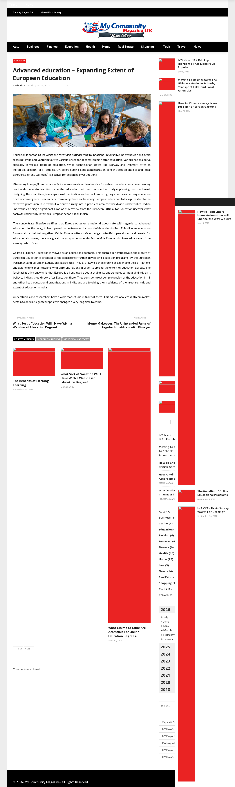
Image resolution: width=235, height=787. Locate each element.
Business (33, 46)
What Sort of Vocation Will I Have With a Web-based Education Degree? (42, 325)
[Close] (179, 202)
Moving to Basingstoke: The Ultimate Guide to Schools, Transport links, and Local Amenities (197, 85)
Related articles (24, 339)
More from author (49, 339)
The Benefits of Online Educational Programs (212, 493)
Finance (52, 46)
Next (27, 648)
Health (90, 46)
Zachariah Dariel (23, 85)
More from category (76, 339)
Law (161, 565)
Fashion (164, 535)
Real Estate (126, 46)
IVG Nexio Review (172, 729)
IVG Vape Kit (169, 736)
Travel (181, 46)
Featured (165, 541)
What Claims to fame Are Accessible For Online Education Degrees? (127, 632)
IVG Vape (167, 750)
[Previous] (161, 422)
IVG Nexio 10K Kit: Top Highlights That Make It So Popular (196, 63)
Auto (16, 46)
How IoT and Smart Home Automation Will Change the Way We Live (214, 215)
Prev (19, 648)
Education (72, 46)
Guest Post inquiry (51, 12)
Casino (163, 523)
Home (106, 46)
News (197, 46)
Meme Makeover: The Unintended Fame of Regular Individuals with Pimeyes (119, 325)
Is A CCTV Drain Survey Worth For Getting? (213, 510)
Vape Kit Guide (171, 722)
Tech (166, 46)
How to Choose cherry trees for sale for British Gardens (197, 105)
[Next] (168, 422)
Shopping (147, 46)
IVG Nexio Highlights (174, 757)
